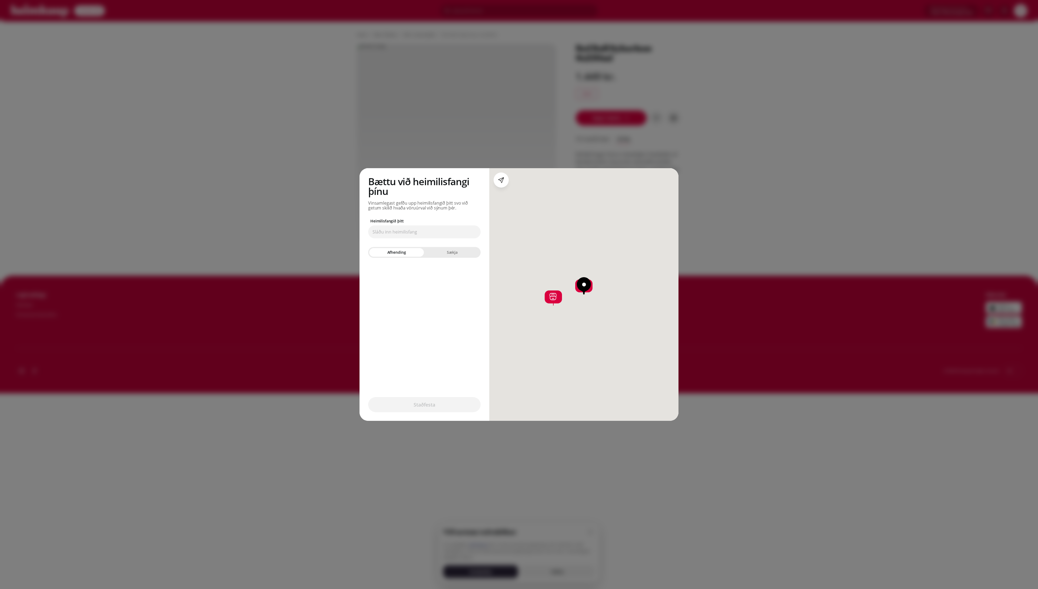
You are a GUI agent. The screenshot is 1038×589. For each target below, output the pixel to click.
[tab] (396, 252)
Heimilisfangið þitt (387, 221)
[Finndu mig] (501, 180)
